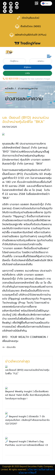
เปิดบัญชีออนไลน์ (30, 18)
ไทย (47, 3)
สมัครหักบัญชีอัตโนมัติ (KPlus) (30, 35)
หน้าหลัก (9, 88)
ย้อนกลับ (11, 347)
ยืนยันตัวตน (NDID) (30, 26)
